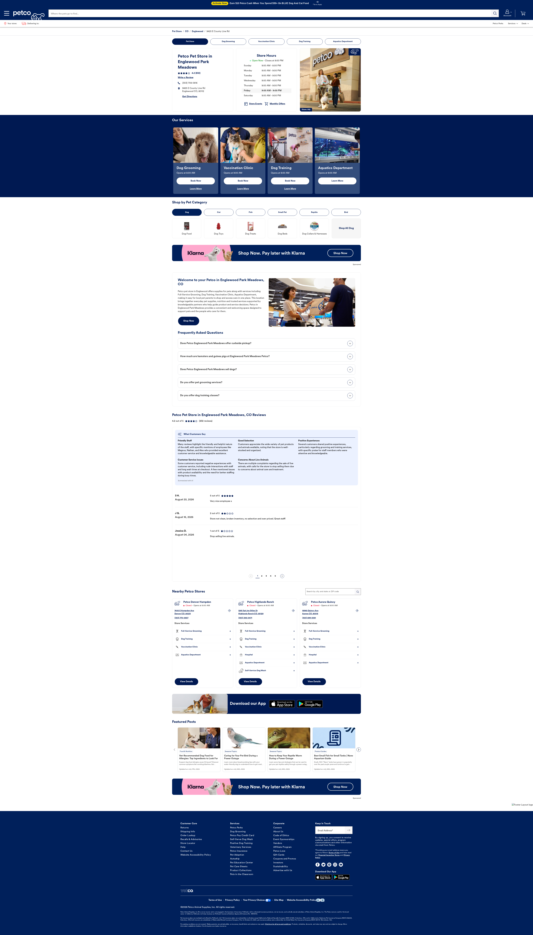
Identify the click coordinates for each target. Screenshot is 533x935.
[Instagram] (335, 864)
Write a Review (185, 78)
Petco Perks (236, 828)
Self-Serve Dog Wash (241, 839)
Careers (277, 828)
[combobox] (333, 591)
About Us (278, 832)
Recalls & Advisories (191, 839)
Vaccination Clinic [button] (266, 41)
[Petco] (28, 13)
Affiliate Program (282, 847)
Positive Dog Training (241, 843)
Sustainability (280, 867)
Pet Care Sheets (238, 867)
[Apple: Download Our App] (323, 877)
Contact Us (186, 851)
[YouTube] (341, 864)
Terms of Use (334, 853)
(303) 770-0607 (181, 618)
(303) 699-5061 (309, 618)
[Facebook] (317, 864)
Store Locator (187, 843)
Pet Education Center (241, 863)
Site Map (279, 900)
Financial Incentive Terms (329, 855)
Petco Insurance (238, 851)
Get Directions (189, 97)
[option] (195, 160)
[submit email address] (349, 830)
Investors (278, 863)
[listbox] (266, 160)
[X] (323, 864)
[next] (282, 576)
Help (183, 847)
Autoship (235, 859)
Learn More (196, 189)
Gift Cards (278, 855)
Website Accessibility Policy (195, 855)
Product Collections (241, 870)
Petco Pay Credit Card (242, 835)
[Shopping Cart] (523, 13)
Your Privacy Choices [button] (254, 900)
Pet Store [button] (190, 41)
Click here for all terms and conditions (278, 924)
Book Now (196, 181)
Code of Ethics (281, 835)
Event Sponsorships (283, 839)
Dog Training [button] (304, 41)
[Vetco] (186, 891)
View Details (186, 682)
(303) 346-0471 (245, 618)
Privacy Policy (232, 900)
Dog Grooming (238, 832)
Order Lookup (187, 835)
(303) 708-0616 (189, 83)
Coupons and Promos (284, 859)
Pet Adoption (237, 855)
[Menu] (6, 13)
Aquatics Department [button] (343, 41)
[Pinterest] (329, 864)
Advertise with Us (282, 870)
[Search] (495, 13)
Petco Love (279, 851)
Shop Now (188, 321)
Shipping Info (187, 832)
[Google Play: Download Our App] (341, 877)
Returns (184, 828)
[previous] (251, 576)
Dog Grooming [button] (228, 41)
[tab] (266, 343)
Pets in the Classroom (241, 874)
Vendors (277, 843)
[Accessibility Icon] (320, 900)
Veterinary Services (240, 847)
